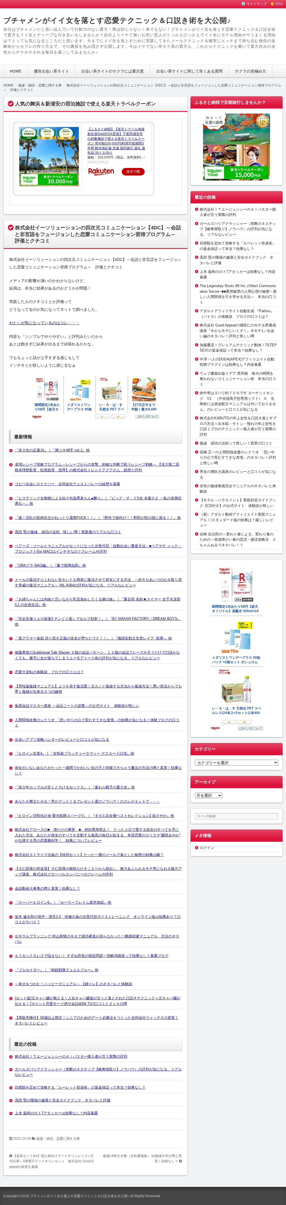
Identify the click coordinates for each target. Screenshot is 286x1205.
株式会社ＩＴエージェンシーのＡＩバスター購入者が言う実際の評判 (71, 1056)
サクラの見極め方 (250, 71)
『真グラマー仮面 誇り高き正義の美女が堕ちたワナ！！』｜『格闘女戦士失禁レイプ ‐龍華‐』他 (93, 638)
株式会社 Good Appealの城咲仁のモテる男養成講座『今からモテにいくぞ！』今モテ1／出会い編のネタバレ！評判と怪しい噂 (238, 330)
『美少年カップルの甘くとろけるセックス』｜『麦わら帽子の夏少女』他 (75, 787)
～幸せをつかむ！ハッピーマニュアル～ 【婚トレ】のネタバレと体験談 (73, 984)
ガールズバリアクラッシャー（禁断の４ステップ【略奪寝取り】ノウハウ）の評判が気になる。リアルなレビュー (238, 229)
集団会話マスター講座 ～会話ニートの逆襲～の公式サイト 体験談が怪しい (77, 706)
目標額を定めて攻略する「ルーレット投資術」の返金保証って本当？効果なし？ (80, 1087)
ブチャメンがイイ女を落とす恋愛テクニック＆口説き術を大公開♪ (117, 20)
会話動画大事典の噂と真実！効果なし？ (47, 888)
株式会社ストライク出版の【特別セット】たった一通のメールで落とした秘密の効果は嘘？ (89, 855)
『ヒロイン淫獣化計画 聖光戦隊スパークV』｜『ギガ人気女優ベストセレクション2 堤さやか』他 (94, 816)
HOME (16, 71)
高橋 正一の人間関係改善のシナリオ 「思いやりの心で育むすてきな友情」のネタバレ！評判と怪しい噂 (238, 457)
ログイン (207, 848)
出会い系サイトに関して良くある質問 (189, 71)
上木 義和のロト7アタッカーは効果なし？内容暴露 (56, 1113)
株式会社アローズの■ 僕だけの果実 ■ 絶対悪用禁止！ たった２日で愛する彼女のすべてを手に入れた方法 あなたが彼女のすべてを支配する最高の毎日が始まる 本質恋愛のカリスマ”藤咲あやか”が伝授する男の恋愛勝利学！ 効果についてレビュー (97, 835)
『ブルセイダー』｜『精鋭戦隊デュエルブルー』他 (56, 970)
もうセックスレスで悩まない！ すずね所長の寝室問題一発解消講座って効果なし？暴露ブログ (91, 956)
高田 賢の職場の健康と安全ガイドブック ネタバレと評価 (62, 1100)
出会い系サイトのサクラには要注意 (112, 71)
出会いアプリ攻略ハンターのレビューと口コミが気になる (62, 739)
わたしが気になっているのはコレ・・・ (44, 323)
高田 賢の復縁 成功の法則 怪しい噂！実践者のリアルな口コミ (68, 532)
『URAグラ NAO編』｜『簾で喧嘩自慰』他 (50, 565)
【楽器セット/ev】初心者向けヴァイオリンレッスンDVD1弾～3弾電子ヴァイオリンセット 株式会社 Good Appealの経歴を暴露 (51, 1161)
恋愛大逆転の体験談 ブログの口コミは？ (49, 672)
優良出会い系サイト (51, 71)
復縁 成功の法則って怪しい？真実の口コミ (236, 443)
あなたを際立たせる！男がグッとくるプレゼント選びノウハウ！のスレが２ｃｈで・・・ (87, 801)
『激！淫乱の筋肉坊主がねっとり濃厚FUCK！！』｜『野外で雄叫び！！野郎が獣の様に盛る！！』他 (98, 518)
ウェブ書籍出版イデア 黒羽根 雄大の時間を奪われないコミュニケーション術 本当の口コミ (238, 378)
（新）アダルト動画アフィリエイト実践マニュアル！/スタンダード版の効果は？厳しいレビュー (238, 519)
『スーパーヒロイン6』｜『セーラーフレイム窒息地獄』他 (63, 902)
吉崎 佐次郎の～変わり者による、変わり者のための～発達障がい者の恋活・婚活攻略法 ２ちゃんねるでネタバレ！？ (238, 539)
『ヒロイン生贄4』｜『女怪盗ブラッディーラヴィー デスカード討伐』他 (74, 753)
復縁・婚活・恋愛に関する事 (58, 1139)
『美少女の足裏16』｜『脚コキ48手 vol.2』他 (52, 450)
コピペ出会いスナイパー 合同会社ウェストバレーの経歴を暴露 (67, 484)
